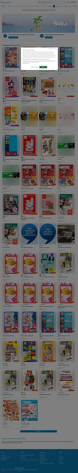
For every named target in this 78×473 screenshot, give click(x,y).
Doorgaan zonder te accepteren (53, 48)
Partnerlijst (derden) (26, 63)
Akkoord (43, 67)
